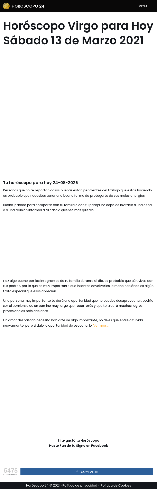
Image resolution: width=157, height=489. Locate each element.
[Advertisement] (78, 113)
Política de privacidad (79, 485)
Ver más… (101, 325)
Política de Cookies (116, 485)
